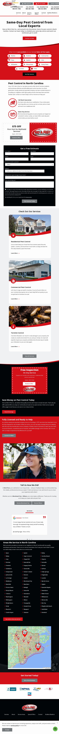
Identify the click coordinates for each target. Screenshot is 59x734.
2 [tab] (29, 539)
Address (7, 168)
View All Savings (8, 412)
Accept (7, 730)
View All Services (29, 356)
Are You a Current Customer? (12, 162)
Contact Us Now (29, 38)
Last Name (33, 151)
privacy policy (29, 197)
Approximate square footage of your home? (15, 175)
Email (32, 156)
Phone (6, 156)
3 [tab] (31, 539)
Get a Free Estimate (29, 680)
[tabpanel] (29, 380)
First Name (7, 151)
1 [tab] (29, 396)
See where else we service (13, 619)
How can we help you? (10, 180)
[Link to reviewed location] (29, 518)
